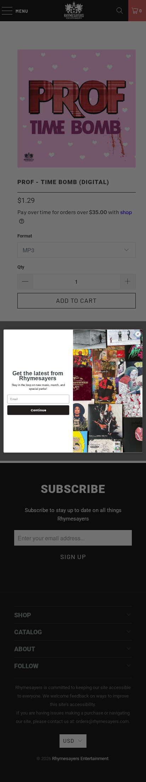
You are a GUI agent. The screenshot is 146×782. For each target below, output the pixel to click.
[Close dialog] (138, 334)
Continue (38, 410)
